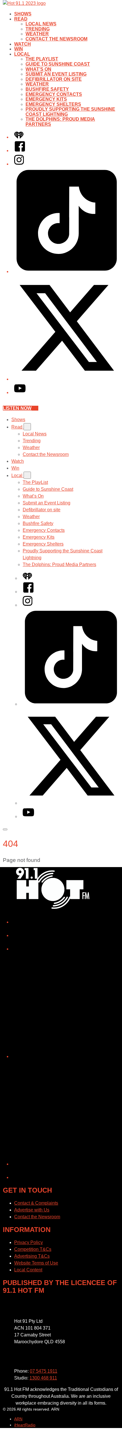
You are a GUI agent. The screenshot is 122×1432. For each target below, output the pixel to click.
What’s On (38, 69)
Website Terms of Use (36, 1263)
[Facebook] (20, 150)
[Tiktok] (66, 271)
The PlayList (42, 58)
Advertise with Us (31, 1209)
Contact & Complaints (36, 1203)
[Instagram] (19, 163)
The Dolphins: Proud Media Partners (59, 564)
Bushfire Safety (47, 89)
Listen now (17, 408)
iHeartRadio (24, 1425)
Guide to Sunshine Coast (58, 64)
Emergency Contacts (54, 94)
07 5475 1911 (43, 1371)
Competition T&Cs (32, 1249)
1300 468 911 (43, 1378)
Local (22, 54)
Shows (22, 13)
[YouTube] (20, 392)
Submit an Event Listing (56, 74)
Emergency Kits (46, 99)
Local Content (28, 1269)
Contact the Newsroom (56, 39)
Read (21, 19)
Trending (38, 29)
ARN (18, 1419)
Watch (22, 44)
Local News (41, 23)
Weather (37, 33)
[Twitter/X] (66, 379)
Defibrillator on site (54, 79)
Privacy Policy (28, 1242)
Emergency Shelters (53, 104)
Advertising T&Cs (32, 1256)
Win (18, 49)
